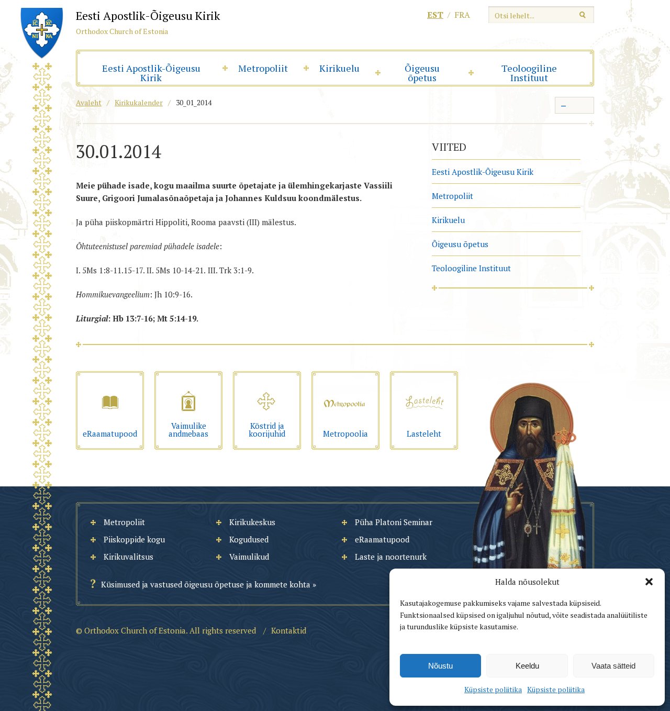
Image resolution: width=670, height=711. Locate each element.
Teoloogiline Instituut (529, 73)
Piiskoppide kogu (134, 539)
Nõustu (440, 665)
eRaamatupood (382, 539)
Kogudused (249, 539)
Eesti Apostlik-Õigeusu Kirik (151, 73)
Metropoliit (263, 68)
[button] (649, 581)
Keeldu (527, 665)
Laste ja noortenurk (391, 556)
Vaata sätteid (613, 665)
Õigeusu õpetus (422, 73)
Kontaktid (288, 630)
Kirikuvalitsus (128, 556)
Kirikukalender (139, 102)
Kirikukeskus (252, 522)
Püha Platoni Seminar (393, 522)
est (435, 14)
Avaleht (89, 102)
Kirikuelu (339, 68)
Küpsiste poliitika (493, 689)
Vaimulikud (249, 556)
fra (462, 14)
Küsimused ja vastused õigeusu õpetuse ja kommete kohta (205, 584)
